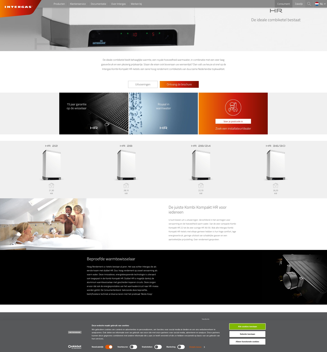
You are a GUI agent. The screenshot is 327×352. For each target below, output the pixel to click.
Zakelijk (299, 4)
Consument (283, 4)
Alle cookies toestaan (247, 326)
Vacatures (205, 319)
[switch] (133, 347)
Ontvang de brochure (179, 84)
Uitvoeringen (142, 84)
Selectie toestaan (247, 334)
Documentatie (98, 4)
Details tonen (195, 347)
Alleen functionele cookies (247, 342)
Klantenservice (78, 4)
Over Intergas (118, 4)
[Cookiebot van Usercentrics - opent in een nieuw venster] (75, 347)
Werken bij (136, 4)
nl (321, 4)
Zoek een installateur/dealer (233, 128)
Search (309, 4)
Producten (59, 4)
